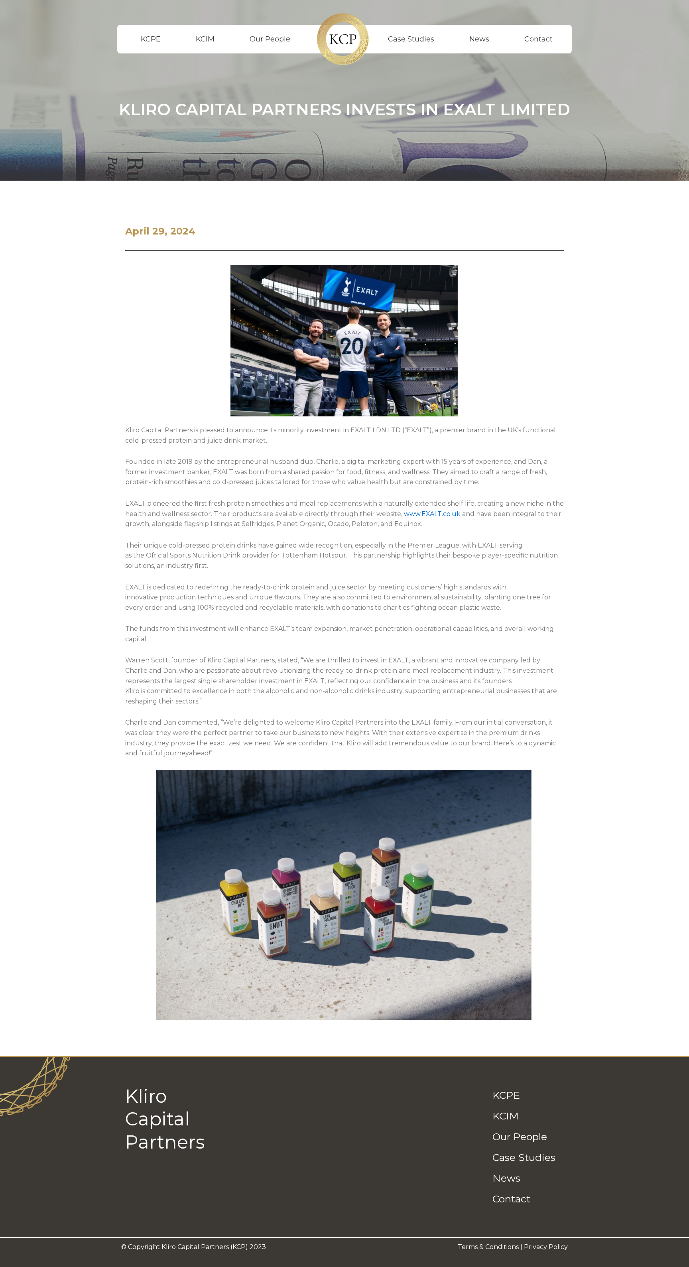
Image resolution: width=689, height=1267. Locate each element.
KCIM (205, 39)
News (479, 39)
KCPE (151, 39)
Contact (538, 39)
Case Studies (411, 39)
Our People (270, 39)
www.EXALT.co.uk (432, 514)
